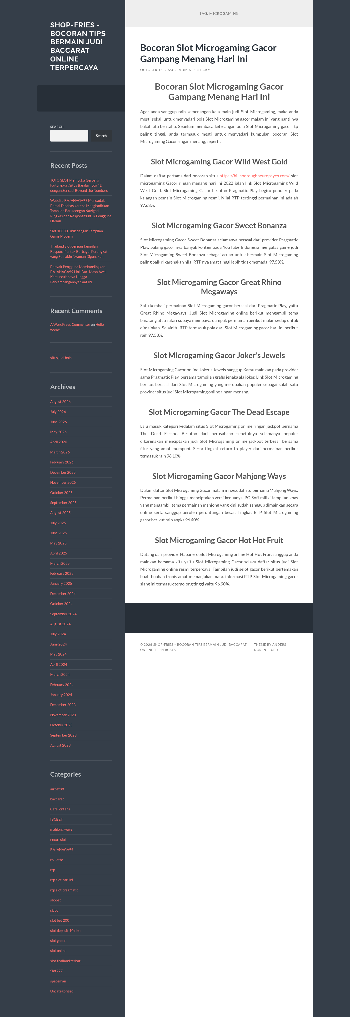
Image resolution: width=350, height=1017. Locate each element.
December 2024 (63, 593)
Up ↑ (275, 650)
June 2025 (58, 533)
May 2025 (58, 543)
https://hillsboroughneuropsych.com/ (255, 175)
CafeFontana (60, 809)
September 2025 (63, 502)
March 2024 (60, 674)
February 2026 (62, 462)
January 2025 (61, 583)
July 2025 (58, 523)
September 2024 (63, 614)
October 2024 (61, 603)
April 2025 (58, 553)
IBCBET (56, 819)
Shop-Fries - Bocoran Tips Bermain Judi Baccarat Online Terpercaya (78, 46)
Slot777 (56, 971)
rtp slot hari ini (61, 880)
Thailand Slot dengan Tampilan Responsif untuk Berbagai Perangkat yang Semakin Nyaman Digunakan (79, 251)
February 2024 (62, 684)
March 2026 (60, 452)
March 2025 (60, 563)
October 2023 (61, 725)
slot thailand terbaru (66, 961)
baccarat (57, 799)
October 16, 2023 (156, 70)
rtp (52, 870)
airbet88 (57, 789)
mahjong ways (61, 829)
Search (57, 127)
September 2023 (63, 735)
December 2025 (63, 472)
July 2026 (58, 411)
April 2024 (58, 664)
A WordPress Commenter (70, 324)
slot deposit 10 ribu (65, 930)
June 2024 (58, 644)
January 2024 (61, 694)
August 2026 (60, 401)
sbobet (55, 900)
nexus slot (58, 839)
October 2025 (61, 492)
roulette (56, 860)
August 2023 (60, 745)
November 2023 (63, 715)
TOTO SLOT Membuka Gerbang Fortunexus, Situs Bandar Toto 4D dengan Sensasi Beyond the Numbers (79, 185)
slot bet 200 (59, 920)
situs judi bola (61, 358)
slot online (58, 950)
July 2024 (58, 634)
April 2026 (58, 442)
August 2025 (60, 512)
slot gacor (58, 940)
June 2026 (58, 422)
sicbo (54, 910)
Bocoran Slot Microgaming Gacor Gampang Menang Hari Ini (208, 53)
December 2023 (63, 704)
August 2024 (60, 624)
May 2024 (58, 654)
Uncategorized (61, 991)
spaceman (58, 981)
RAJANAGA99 (61, 849)
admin (185, 70)
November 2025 (63, 482)
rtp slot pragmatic (64, 890)
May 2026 (58, 432)
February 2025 (62, 573)
